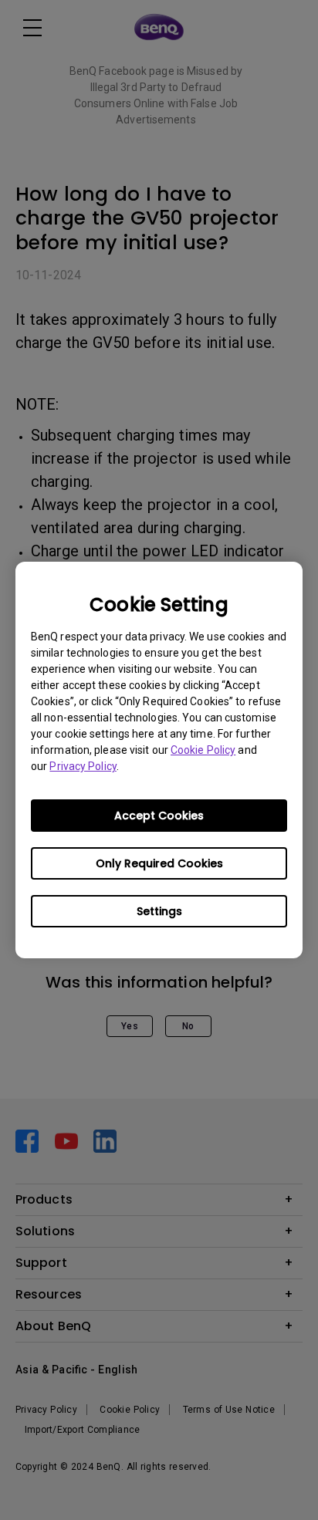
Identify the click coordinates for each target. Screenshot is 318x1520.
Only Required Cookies (159, 863)
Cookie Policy (203, 750)
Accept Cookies (159, 815)
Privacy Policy (82, 766)
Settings (159, 911)
